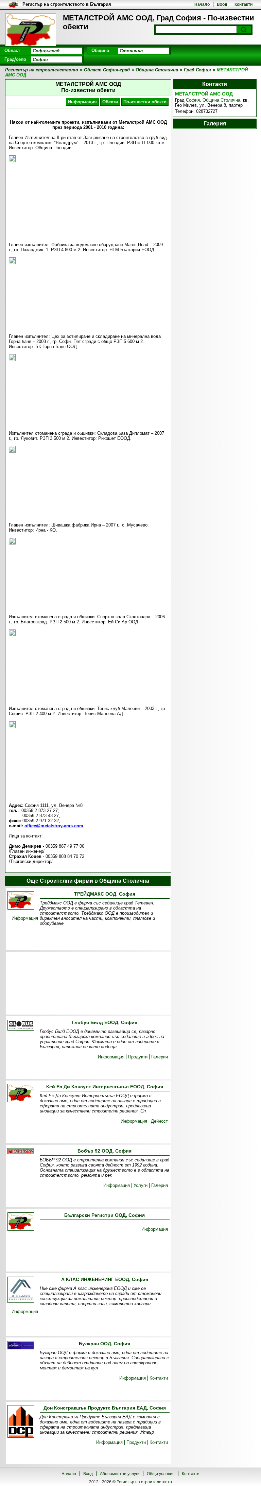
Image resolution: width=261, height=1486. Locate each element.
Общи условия (161, 1473)
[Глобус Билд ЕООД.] (20, 1026)
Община (100, 50)
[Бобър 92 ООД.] (20, 1151)
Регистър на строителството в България (66, 4)
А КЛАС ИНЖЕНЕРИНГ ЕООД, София (104, 1279)
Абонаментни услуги (120, 1473)
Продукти (137, 1056)
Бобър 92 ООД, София (104, 1151)
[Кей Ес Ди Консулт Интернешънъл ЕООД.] (20, 1093)
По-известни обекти (145, 101)
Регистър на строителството (144, 1482)
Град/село (15, 59)
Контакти (243, 4)
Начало (202, 4)
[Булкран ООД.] (20, 1345)
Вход (222, 4)
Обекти (110, 101)
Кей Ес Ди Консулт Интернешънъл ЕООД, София (104, 1086)
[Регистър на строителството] (30, 31)
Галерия (159, 1056)
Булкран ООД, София (104, 1343)
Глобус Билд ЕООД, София (104, 1022)
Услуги (140, 1185)
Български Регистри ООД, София (104, 1215)
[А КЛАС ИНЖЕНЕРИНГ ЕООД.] (20, 1290)
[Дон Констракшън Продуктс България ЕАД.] (20, 1422)
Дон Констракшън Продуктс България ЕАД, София (105, 1408)
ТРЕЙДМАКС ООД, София (104, 894)
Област (12, 50)
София (193, 100)
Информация (82, 101)
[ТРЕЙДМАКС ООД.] (20, 901)
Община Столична (221, 100)
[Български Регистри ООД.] (20, 1222)
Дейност (159, 1121)
